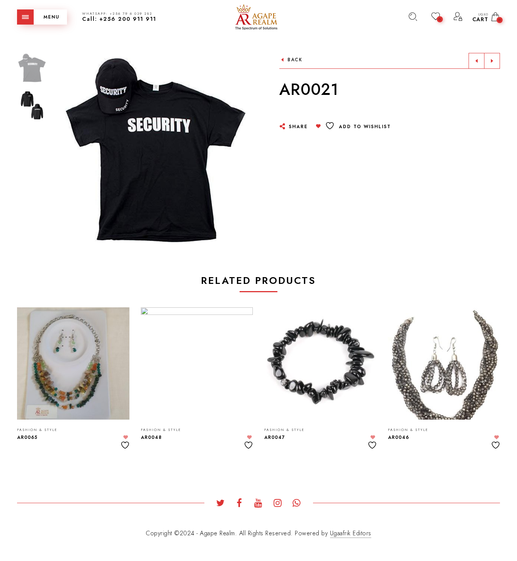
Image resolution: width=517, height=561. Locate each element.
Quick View (116, 323)
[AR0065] (73, 363)
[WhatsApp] (296, 504)
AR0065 (27, 437)
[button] (247, 150)
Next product (492, 60)
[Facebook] (239, 504)
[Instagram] (277, 504)
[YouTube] (258, 504)
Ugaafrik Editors (350, 533)
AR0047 (274, 437)
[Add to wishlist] (126, 442)
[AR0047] (320, 363)
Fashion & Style (37, 429)
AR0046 (398, 437)
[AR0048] (197, 363)
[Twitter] (220, 504)
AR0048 (151, 437)
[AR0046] (444, 363)
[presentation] (26, 370)
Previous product (476, 60)
